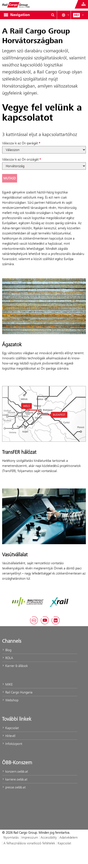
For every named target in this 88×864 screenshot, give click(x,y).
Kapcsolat (11, 728)
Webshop (11, 700)
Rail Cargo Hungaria (18, 692)
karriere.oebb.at (15, 779)
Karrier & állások (16, 666)
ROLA (8, 658)
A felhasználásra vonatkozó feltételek (29, 843)
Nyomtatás (11, 837)
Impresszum (29, 837)
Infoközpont (13, 744)
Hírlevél (9, 736)
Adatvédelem (68, 837)
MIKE (8, 684)
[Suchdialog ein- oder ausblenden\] (52, 15)
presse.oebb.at (15, 787)
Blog (7, 650)
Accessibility (49, 837)
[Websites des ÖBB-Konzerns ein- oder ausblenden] (83, 4)
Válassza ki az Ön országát (20, 159)
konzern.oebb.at (16, 771)
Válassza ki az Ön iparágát (20, 143)
